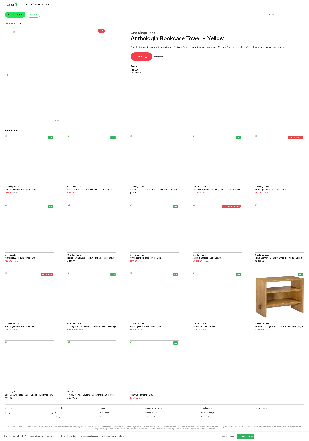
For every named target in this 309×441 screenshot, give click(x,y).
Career (102, 408)
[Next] (107, 75)
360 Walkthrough (207, 412)
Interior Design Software (155, 408)
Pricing (7, 412)
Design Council (56, 408)
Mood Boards (206, 408)
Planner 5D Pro (151, 412)
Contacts (103, 417)
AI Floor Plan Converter (210, 417)
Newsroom (9, 417)
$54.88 (140, 56)
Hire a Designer (262, 408)
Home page (10, 23)
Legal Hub (54, 412)
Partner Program (56, 417)
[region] (154, 436)
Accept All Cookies (246, 436)
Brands (33, 14)
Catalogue (17, 14)
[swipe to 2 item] (58, 120)
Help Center (104, 412)
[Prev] (7, 75)
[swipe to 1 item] (57, 120)
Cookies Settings (227, 436)
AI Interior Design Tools (154, 417)
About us (8, 408)
